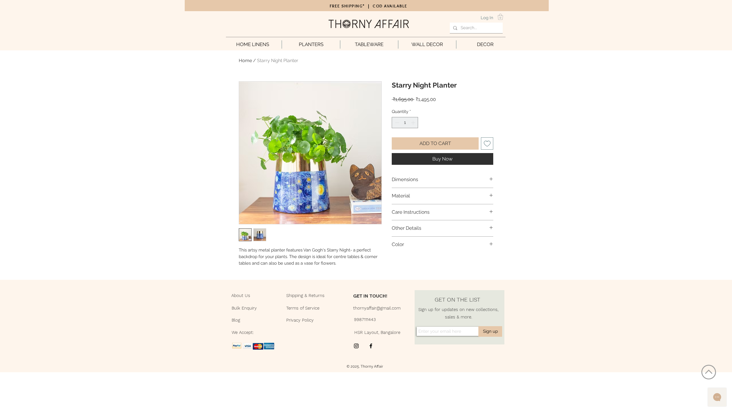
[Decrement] (396, 122)
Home (245, 60)
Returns (317, 295)
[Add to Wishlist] (487, 143)
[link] (500, 17)
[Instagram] (356, 346)
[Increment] (413, 122)
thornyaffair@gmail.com (377, 308)
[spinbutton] (405, 122)
